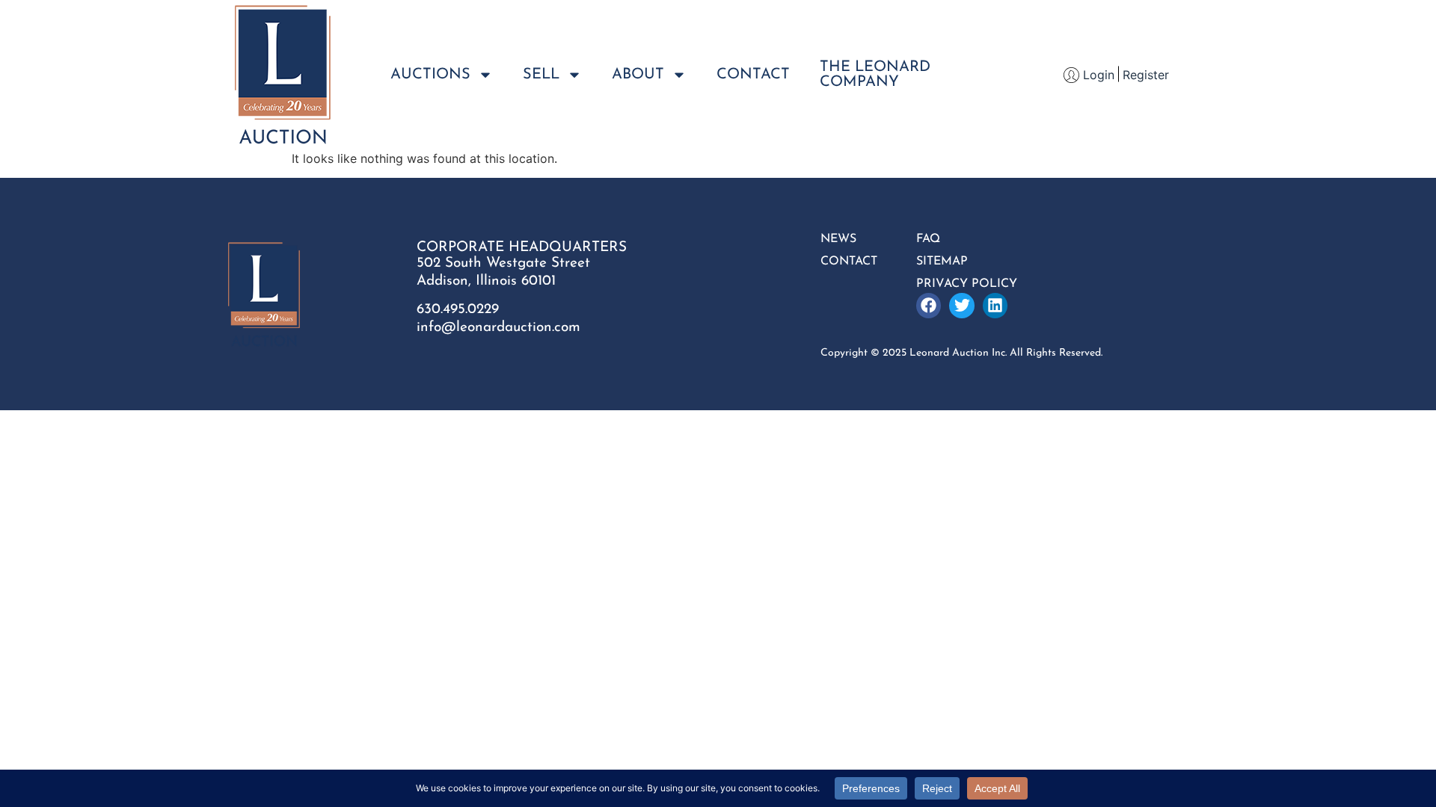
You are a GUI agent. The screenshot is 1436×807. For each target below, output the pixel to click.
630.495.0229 (458, 310)
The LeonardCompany (875, 75)
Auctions (430, 74)
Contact (753, 74)
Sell (541, 74)
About (638, 74)
